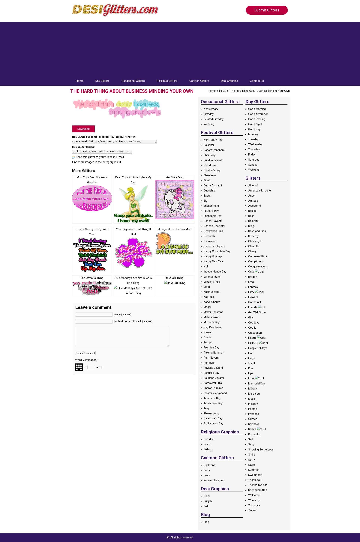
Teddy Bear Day (213, 403)
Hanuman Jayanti (214, 246)
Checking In (255, 241)
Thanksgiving (212, 413)
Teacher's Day (212, 398)
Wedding (209, 124)
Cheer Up (254, 246)
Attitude (253, 200)
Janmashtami (212, 276)
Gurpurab (209, 236)
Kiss (251, 368)
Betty (207, 470)
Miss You (254, 393)
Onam (207, 337)
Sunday (252, 164)
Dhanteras (210, 175)
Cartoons (209, 465)
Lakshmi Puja (212, 281)
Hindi (207, 496)
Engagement (211, 205)
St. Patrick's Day (213, 423)
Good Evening (256, 119)
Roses (252, 429)
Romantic (254, 434)
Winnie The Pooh (214, 480)
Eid (205, 200)
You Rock (254, 505)
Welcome (254, 495)
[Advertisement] (180, 48)
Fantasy (253, 287)
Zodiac (252, 510)
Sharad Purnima (213, 388)
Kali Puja (209, 297)
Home (79, 81)
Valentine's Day (213, 418)
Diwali (207, 180)
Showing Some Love (261, 449)
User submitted (257, 490)
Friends (252, 307)
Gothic (252, 327)
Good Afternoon (258, 114)
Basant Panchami (214, 150)
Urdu (206, 506)
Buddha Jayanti (213, 160)
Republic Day (211, 373)
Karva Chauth (212, 302)
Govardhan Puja (213, 231)
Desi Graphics (229, 81)
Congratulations (258, 266)
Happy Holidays (213, 256)
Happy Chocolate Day (217, 251)
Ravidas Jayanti (213, 367)
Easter (208, 195)
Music (252, 398)
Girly (251, 317)
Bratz (207, 475)
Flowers (253, 297)
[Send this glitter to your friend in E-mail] (73, 157)
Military (252, 388)
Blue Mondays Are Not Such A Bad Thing (133, 280)
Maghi (207, 307)
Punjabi (208, 501)
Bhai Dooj (209, 155)
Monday (253, 134)
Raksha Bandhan (214, 352)
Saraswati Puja (213, 383)
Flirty (251, 292)
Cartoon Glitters (199, 81)
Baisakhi (209, 145)
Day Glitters (102, 81)
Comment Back (257, 256)
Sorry (251, 459)
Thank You (254, 480)
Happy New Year (214, 261)
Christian (209, 439)
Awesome (254, 205)
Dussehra (209, 190)
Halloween (210, 241)
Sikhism (208, 449)
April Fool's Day (213, 140)
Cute (251, 271)
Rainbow (253, 424)
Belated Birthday (214, 119)
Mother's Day (212, 322)
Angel (251, 195)
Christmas (210, 165)
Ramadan (209, 362)
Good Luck (255, 302)
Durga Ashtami (213, 185)
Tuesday (253, 139)
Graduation (255, 332)
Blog (206, 522)
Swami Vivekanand (215, 393)
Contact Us (257, 81)
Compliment (255, 261)
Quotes (252, 419)
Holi (206, 266)
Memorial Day (256, 383)
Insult (222, 90)
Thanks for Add (257, 485)
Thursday (254, 149)
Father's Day (211, 210)
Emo (251, 282)
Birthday (209, 114)
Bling (251, 226)
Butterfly (253, 236)
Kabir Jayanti (211, 292)
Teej (206, 408)
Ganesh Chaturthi (214, 226)
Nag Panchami (212, 327)
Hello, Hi (253, 343)
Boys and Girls (257, 231)
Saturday (253, 159)
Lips (250, 373)
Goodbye (253, 322)
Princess (253, 414)
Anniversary (211, 109)
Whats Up (254, 500)
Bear (251, 216)
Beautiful (253, 221)
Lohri (207, 286)
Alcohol (253, 185)
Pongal (208, 342)
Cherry (252, 251)
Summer (253, 469)
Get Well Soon (257, 312)
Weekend (254, 169)
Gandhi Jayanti (213, 221)
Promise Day (211, 347)
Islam (207, 444)
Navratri (208, 332)
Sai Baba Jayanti (214, 378)
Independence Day (215, 271)
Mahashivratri (212, 317)
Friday (252, 154)
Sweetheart (255, 475)
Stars (251, 464)
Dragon (252, 277)
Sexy (251, 444)
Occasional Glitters (133, 81)
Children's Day (212, 170)
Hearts (252, 337)
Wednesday (255, 144)
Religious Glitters (167, 81)
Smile (251, 454)
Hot (250, 353)
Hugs (251, 358)
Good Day (254, 129)
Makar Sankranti (213, 312)
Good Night (255, 124)
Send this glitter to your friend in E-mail (100, 157)
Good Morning (257, 109)
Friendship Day (212, 216)
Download (83, 129)
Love (251, 378)
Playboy (253, 403)
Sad (250, 439)
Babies (252, 210)
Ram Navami (211, 357)
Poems (252, 409)
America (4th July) (259, 190)
